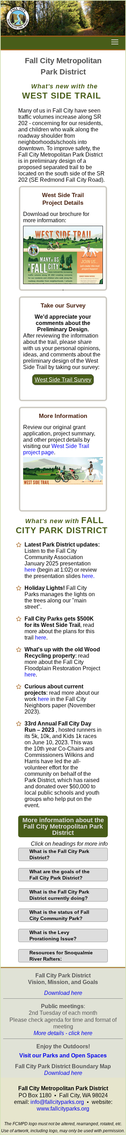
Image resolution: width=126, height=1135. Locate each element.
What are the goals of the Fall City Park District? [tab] (59, 875)
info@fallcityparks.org (57, 1102)
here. (88, 576)
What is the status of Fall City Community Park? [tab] (59, 915)
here (30, 570)
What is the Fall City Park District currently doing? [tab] (59, 895)
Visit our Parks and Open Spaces (63, 1055)
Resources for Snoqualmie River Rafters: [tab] (61, 956)
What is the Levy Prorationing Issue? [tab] (53, 935)
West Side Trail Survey (63, 380)
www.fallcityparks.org (63, 1109)
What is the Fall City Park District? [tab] (59, 854)
